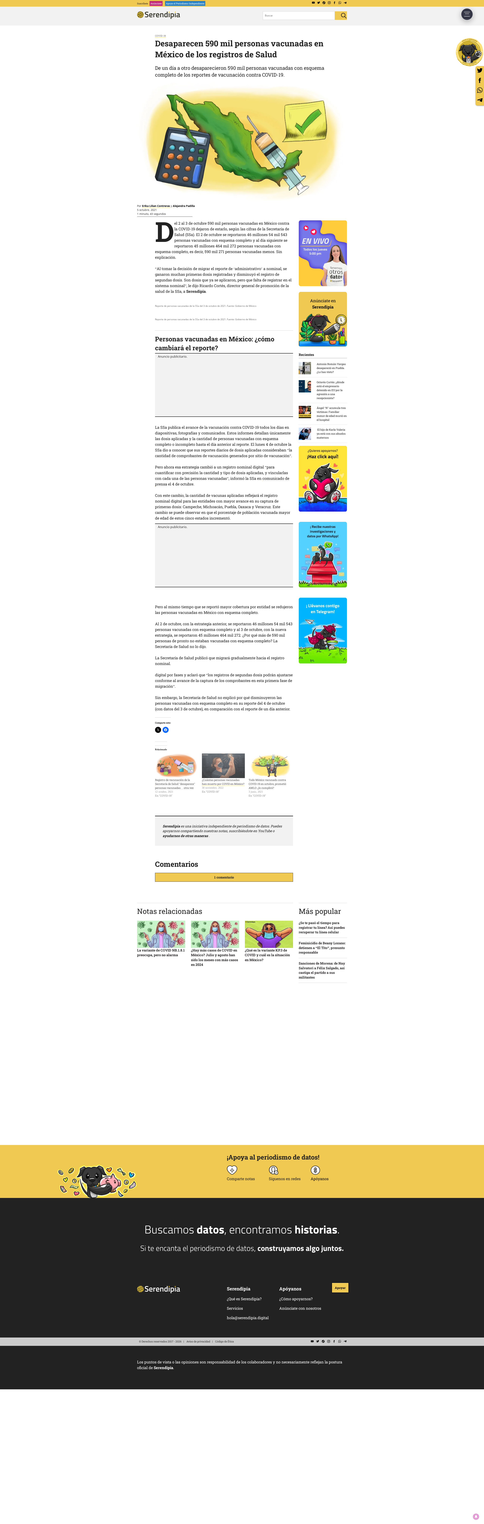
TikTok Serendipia (324, 3)
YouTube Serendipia (313, 3)
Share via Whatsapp (479, 90)
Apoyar (340, 1288)
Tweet (479, 70)
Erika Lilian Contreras (156, 206)
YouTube (265, 831)
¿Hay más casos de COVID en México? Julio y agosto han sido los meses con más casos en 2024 (214, 957)
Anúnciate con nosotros (300, 1308)
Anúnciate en (323, 304)
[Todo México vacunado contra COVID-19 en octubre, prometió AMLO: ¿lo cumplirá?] (270, 765)
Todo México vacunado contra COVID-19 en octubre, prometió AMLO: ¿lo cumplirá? (267, 784)
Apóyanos (320, 1178)
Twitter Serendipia (318, 3)
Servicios (235, 1308)
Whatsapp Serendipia (340, 3)
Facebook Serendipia (334, 3)
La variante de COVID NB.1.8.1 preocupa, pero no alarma (161, 952)
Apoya (185, 3)
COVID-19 (160, 35)
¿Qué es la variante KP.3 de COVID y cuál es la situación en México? (267, 955)
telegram (479, 100)
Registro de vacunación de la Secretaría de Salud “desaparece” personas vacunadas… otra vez (175, 784)
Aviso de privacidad (198, 1341)
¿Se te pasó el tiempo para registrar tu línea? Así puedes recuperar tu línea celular (322, 927)
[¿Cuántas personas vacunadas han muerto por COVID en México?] (223, 765)
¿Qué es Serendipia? (244, 1298)
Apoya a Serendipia (470, 52)
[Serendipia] (159, 18)
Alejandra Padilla (184, 206)
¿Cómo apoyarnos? (296, 1298)
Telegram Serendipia (345, 3)
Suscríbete (142, 3)
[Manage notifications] (476, 1517)
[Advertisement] (224, 386)
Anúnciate (156, 3)
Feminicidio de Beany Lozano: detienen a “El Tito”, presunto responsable (322, 948)
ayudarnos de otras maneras (185, 835)
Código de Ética (224, 1341)
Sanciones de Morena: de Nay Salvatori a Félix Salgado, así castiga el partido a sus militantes (322, 970)
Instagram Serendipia (329, 3)
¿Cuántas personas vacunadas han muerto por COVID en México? (223, 782)
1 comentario (224, 877)
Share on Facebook (479, 80)
